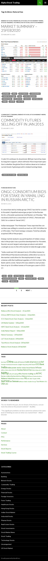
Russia (41, 278)
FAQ (2, 437)
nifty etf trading (13, 374)
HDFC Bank (32, 364)
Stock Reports (6, 449)
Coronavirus (35, 93)
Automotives (5, 473)
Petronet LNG (31, 278)
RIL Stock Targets (32, 378)
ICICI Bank (39, 364)
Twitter (20, 101)
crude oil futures (9, 96)
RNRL (38, 378)
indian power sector (14, 368)
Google (20, 364)
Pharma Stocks (6, 520)
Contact (4, 433)
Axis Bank (3, 362)
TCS (46, 381)
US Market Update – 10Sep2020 (12, 323)
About (3, 429)
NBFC (44, 370)
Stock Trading (7, 22)
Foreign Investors (8, 188)
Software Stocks (23, 381)
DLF (42, 362)
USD (6, 384)
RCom (20, 376)
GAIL (4, 276)
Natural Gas (37, 99)
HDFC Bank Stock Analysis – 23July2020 (15, 327)
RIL (25, 378)
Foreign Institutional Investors (9, 364)
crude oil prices (30, 362)
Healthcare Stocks (7, 504)
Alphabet (6, 93)
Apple (14, 93)
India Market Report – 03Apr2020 (13, 331)
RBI (17, 376)
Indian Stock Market (28, 368)
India (4, 367)
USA (3, 384)
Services (4, 445)
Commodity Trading (9, 114)
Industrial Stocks (7, 516)
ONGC (21, 278)
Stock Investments (8, 528)
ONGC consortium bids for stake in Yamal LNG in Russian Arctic (23, 195)
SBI (11, 381)
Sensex (15, 381)
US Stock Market (37, 22)
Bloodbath (24, 93)
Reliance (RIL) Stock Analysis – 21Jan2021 (15, 311)
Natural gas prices (37, 370)
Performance (5, 441)
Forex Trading (6, 500)
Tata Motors (40, 381)
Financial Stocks (20, 21)
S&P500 (12, 101)
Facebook (18, 99)
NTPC (39, 373)
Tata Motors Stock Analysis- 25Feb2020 (15, 343)
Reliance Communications (35, 376)
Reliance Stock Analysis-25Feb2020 (13, 347)
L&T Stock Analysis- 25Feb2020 (12, 339)
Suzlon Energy (32, 381)
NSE (34, 374)
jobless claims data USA (7, 370)
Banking (4, 476)
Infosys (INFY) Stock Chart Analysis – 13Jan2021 (18, 315)
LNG (10, 276)
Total (5, 281)
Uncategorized (6, 544)
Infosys (38, 367)
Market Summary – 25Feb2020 (19, 28)
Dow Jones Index (30, 96)
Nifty (5, 373)
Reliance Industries (8, 378)
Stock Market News (35, 21)
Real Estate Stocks (7, 524)
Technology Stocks (21, 22)
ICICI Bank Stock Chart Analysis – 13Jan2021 (17, 319)
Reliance (24, 376)
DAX (19, 96)
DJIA (38, 362)
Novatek (29, 276)
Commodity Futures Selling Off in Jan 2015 (22, 122)
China (10, 361)
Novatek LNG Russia (9, 278)
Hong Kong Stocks (7, 508)
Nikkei (5, 101)
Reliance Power (19, 378)
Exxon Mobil (7, 99)
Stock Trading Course (8, 453)
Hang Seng (25, 364)
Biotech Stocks (6, 480)
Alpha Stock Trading (10, 2)
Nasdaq (27, 99)
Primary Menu (45, 2)
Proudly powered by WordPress (10, 558)
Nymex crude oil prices (8, 376)
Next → (29, 290)
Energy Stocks (7, 21)
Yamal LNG (14, 281)
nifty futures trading (25, 374)
